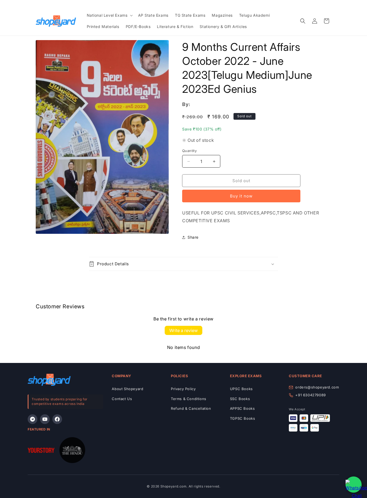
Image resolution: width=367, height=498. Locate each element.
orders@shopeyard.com (317, 387)
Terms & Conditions (188, 399)
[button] (109, 15)
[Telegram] (32, 419)
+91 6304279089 (310, 395)
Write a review (183, 330)
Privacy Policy (183, 389)
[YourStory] (41, 451)
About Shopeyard (127, 389)
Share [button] (193, 237)
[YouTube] (45, 419)
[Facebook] (57, 419)
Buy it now (241, 196)
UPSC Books (241, 389)
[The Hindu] (72, 451)
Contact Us (122, 399)
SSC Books (240, 399)
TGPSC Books (242, 418)
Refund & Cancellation (191, 408)
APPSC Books (242, 408)
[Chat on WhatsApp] (354, 484)
